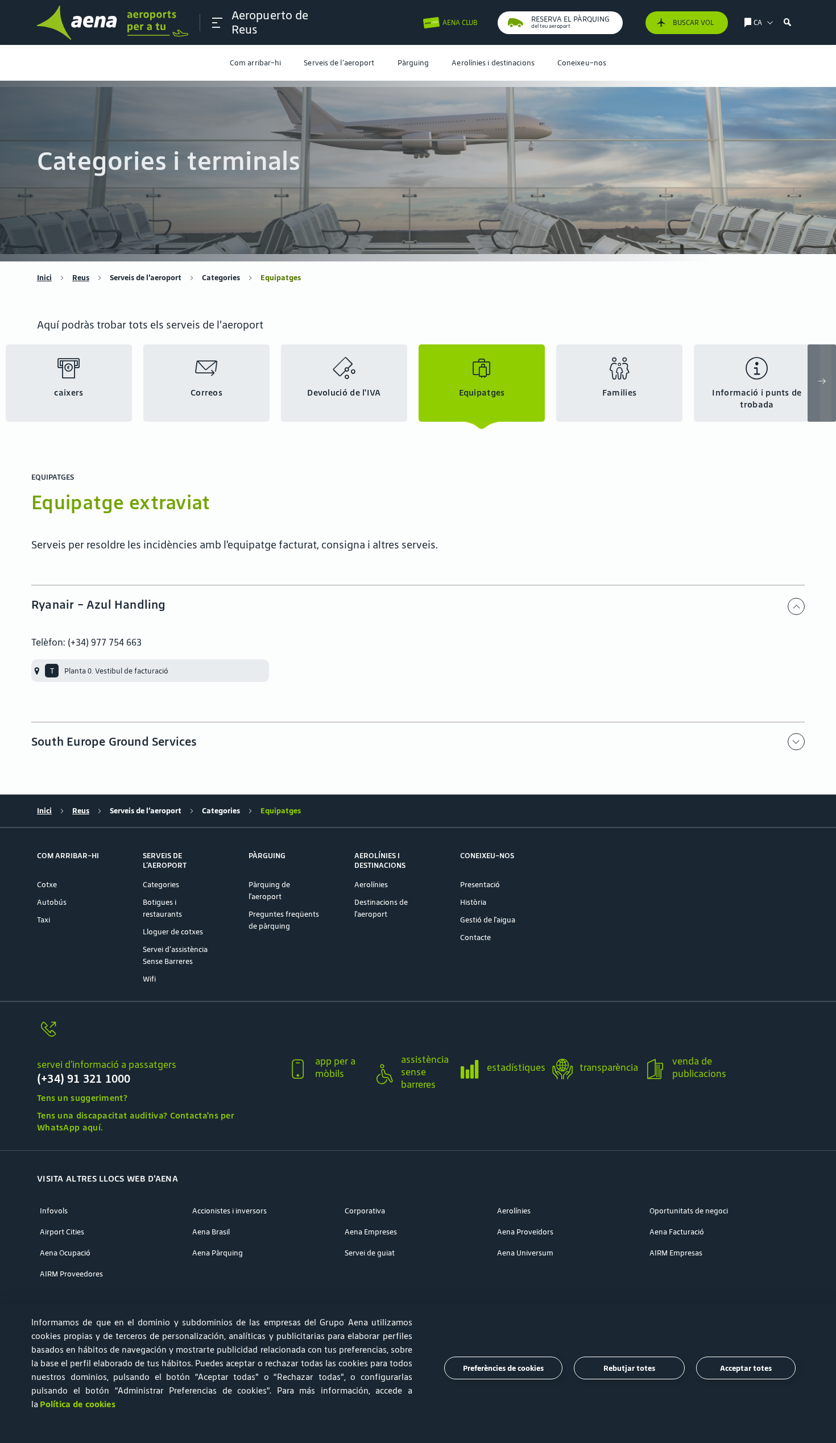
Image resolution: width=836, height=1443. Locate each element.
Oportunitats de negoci (688, 1211)
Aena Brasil (211, 1232)
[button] (217, 23)
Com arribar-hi (255, 63)
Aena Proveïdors (525, 1232)
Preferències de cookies (503, 1368)
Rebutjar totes (629, 1368)
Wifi (149, 979)
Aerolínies (371, 884)
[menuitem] (255, 63)
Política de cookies (77, 1404)
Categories (221, 277)
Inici (44, 277)
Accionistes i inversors (229, 1211)
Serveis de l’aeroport (339, 63)
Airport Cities (62, 1232)
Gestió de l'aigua (487, 920)
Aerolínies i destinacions (493, 63)
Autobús (52, 902)
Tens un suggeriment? (82, 1097)
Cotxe (47, 884)
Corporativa (365, 1211)
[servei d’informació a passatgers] (157, 1035)
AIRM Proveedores (71, 1274)
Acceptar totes (746, 1368)
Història (473, 902)
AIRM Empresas (675, 1253)
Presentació (480, 884)
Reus (80, 277)
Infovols (54, 1211)
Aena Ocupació (65, 1253)
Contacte (475, 937)
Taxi (43, 920)
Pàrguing (413, 63)
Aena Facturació (676, 1232)
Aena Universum (525, 1253)
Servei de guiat (370, 1253)
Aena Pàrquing (217, 1253)
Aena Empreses (371, 1232)
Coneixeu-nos (581, 63)
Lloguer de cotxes (173, 932)
